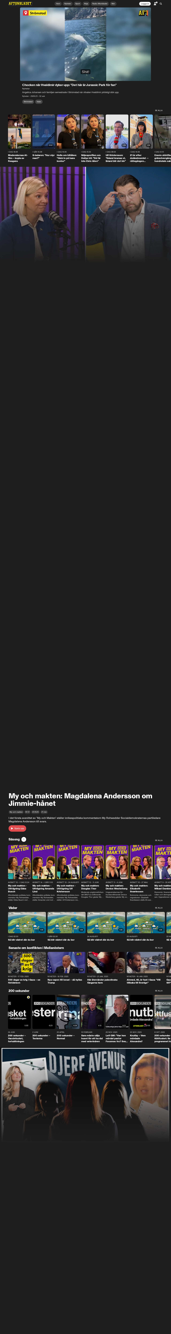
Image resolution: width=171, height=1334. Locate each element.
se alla (158, 110)
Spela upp (19, 828)
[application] (85, 44)
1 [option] (23, 839)
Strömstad (28, 102)
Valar (39, 102)
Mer (113, 4)
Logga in (145, 4)
